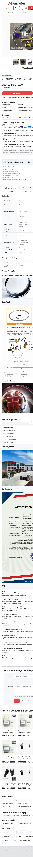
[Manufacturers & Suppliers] (16, 3)
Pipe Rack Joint (17, 836)
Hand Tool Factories (8, 832)
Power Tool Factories (23, 832)
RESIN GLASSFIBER (7, 803)
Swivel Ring (6, 836)
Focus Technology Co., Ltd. (22, 850)
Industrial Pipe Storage (25, 823)
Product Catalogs (27, 800)
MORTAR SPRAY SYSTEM (24, 807)
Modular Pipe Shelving (9, 823)
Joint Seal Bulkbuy (25, 840)
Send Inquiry (17, 93)
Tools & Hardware (11, 13)
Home (3, 13)
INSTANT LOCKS (6, 807)
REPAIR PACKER (22, 803)
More (3, 844)
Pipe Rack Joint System (9, 840)
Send (16, 701)
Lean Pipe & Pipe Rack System (24, 13)
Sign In (4, 180)
